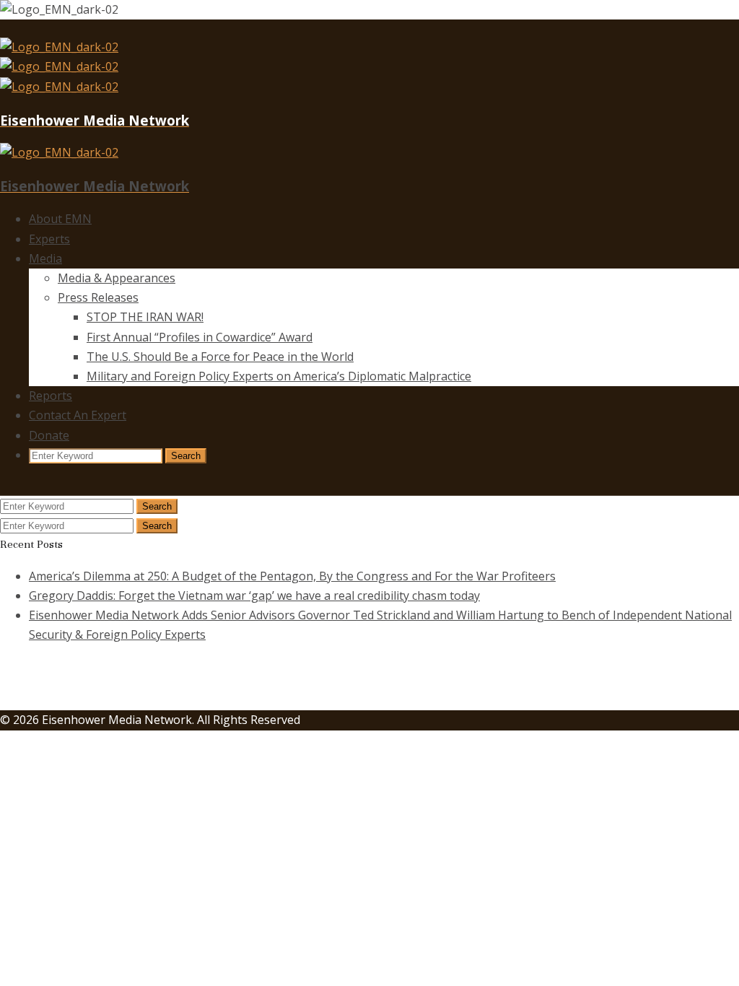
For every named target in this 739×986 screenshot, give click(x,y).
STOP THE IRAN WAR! (145, 317)
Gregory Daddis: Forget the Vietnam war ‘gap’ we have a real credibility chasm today (254, 595)
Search (186, 455)
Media (45, 258)
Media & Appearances (116, 278)
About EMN (60, 219)
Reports (50, 395)
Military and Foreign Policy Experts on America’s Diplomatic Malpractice (279, 376)
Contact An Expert (77, 415)
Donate (49, 435)
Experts (49, 239)
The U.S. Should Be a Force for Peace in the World (220, 357)
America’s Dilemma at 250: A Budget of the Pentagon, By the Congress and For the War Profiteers (292, 576)
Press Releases (98, 297)
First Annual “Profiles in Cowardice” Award (199, 337)
